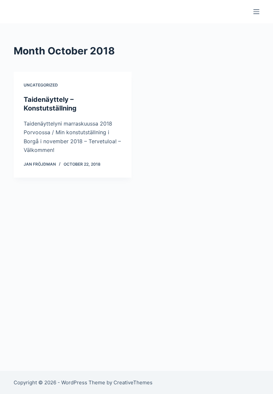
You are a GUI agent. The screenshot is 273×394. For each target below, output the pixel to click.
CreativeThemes (133, 382)
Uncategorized (41, 84)
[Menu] (256, 12)
